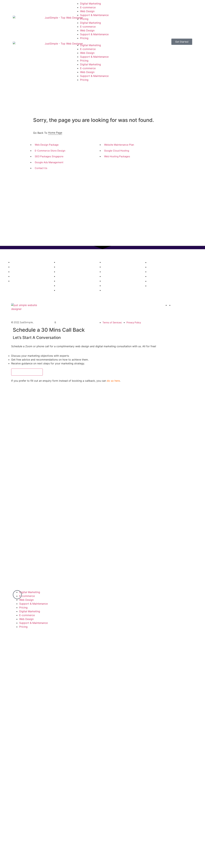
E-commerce (88, 7)
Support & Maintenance (94, 15)
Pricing (84, 19)
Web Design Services (115, 256)
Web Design (87, 11)
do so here (113, 380)
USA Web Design (44, 322)
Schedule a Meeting (27, 372)
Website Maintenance (69, 322)
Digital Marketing (90, 3)
